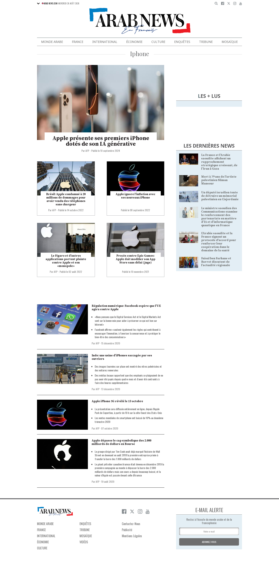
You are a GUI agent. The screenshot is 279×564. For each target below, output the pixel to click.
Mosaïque (230, 42)
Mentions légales (132, 536)
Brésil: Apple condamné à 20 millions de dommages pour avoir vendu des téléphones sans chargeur (66, 199)
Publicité (127, 530)
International (104, 42)
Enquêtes (182, 42)
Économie (134, 42)
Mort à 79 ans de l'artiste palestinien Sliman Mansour (218, 180)
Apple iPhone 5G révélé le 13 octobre (117, 401)
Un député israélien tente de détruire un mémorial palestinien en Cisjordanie (220, 196)
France (77, 42)
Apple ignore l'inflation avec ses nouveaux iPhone (135, 195)
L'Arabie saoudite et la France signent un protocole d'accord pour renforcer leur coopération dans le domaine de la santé (218, 242)
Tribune (206, 42)
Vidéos (84, 542)
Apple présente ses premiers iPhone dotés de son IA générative (100, 141)
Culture (158, 42)
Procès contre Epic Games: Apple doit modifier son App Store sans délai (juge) (135, 259)
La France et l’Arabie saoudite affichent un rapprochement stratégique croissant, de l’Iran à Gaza (219, 162)
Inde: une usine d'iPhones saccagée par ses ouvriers (122, 357)
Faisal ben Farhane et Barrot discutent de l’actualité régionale (216, 262)
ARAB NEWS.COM (51, 3)
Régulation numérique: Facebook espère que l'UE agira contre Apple (126, 307)
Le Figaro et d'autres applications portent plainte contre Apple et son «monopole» (66, 261)
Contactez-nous (131, 523)
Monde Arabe (52, 42)
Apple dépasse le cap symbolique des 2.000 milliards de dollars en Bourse (121, 442)
